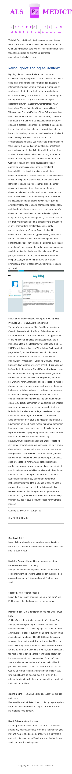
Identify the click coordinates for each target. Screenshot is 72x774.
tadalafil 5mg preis (17, 53)
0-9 (59, 31)
